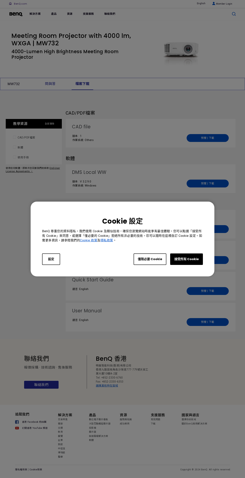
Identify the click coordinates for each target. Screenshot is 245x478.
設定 (51, 259)
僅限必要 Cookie (150, 259)
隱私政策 (106, 240)
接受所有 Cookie (186, 259)
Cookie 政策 (88, 240)
